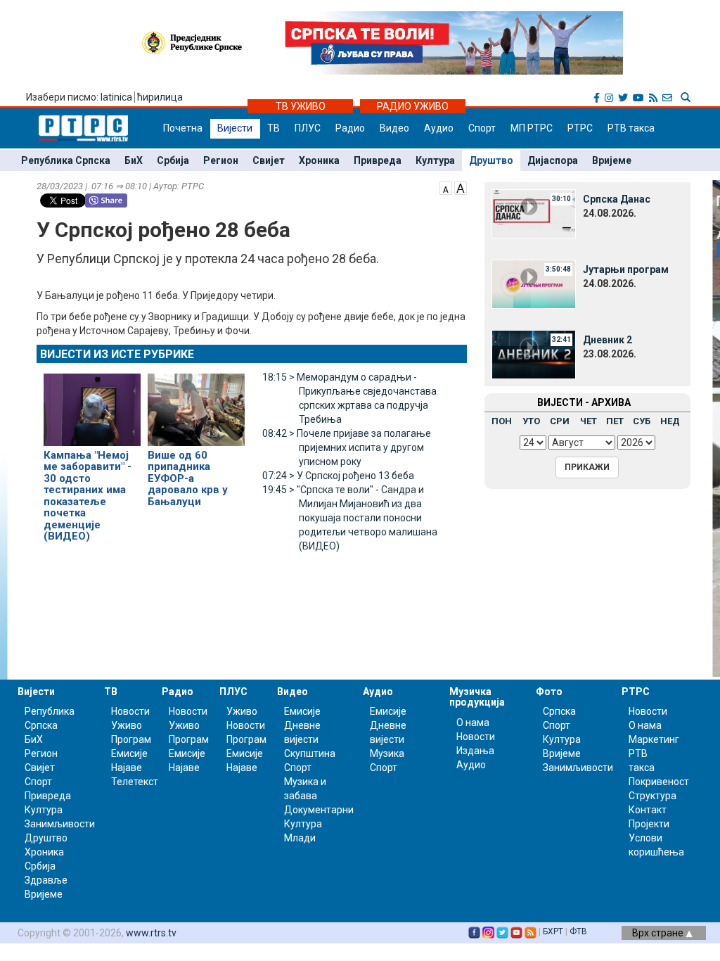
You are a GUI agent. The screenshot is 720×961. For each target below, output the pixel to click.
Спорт (482, 128)
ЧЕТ (588, 421)
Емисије (129, 753)
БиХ (133, 160)
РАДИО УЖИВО (413, 106)
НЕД (670, 421)
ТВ (273, 128)
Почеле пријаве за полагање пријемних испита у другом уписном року (346, 447)
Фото (549, 691)
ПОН (501, 421)
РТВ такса (631, 128)
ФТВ (578, 931)
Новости (130, 711)
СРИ (560, 421)
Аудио (439, 128)
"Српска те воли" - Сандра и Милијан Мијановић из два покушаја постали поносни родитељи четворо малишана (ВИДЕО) (349, 518)
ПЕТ (615, 421)
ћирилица (160, 97)
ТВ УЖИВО (301, 106)
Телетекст (134, 781)
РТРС (580, 128)
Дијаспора (552, 160)
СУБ (641, 421)
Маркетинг (654, 739)
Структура (652, 795)
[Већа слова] (460, 187)
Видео (394, 128)
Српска (559, 711)
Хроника (319, 160)
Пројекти (649, 823)
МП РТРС (531, 128)
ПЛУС (308, 128)
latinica (116, 97)
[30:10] (533, 213)
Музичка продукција (477, 697)
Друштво (491, 160)
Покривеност (659, 781)
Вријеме (611, 160)
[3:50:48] (533, 283)
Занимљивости (60, 823)
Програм (131, 739)
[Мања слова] (445, 187)
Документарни (319, 809)
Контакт (648, 809)
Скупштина (309, 753)
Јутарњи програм (626, 269)
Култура (435, 160)
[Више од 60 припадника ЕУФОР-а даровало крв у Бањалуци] (196, 403)
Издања (475, 750)
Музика (387, 753)
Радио (350, 128)
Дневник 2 (607, 339)
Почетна (182, 128)
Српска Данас (616, 199)
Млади (300, 838)
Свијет (268, 160)
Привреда (377, 160)
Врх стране (659, 932)
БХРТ (553, 931)
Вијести (234, 128)
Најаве (126, 767)
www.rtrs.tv (151, 932)
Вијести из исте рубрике (117, 354)
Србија (173, 160)
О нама (472, 722)
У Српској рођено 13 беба (338, 475)
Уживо (126, 725)
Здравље (46, 880)
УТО (531, 421)
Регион (220, 160)
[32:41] (533, 353)
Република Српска (65, 160)
